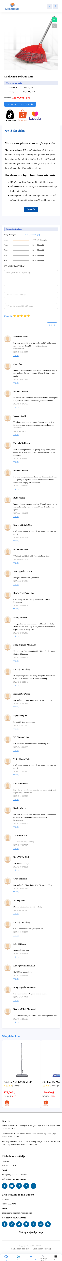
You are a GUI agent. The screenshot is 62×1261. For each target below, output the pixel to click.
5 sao (6, 240)
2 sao (6, 255)
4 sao (6, 245)
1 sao (6, 260)
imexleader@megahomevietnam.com (17, 1213)
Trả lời (16, 356)
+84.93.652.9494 (9, 1204)
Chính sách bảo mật (20, 1248)
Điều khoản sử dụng (42, 1248)
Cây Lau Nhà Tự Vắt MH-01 (18, 1082)
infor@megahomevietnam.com (14, 1174)
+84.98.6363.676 (9, 1165)
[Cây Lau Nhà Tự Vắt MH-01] (21, 1059)
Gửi (50, 325)
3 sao (6, 250)
